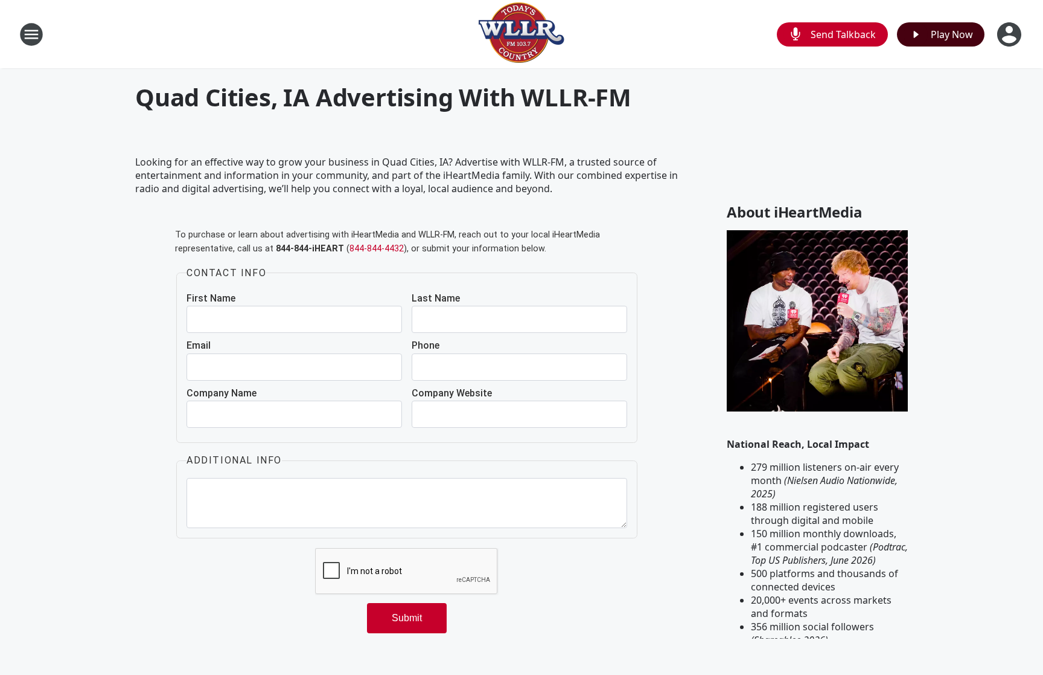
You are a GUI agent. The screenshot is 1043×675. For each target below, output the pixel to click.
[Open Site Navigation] (31, 34)
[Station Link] (521, 34)
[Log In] (1010, 34)
